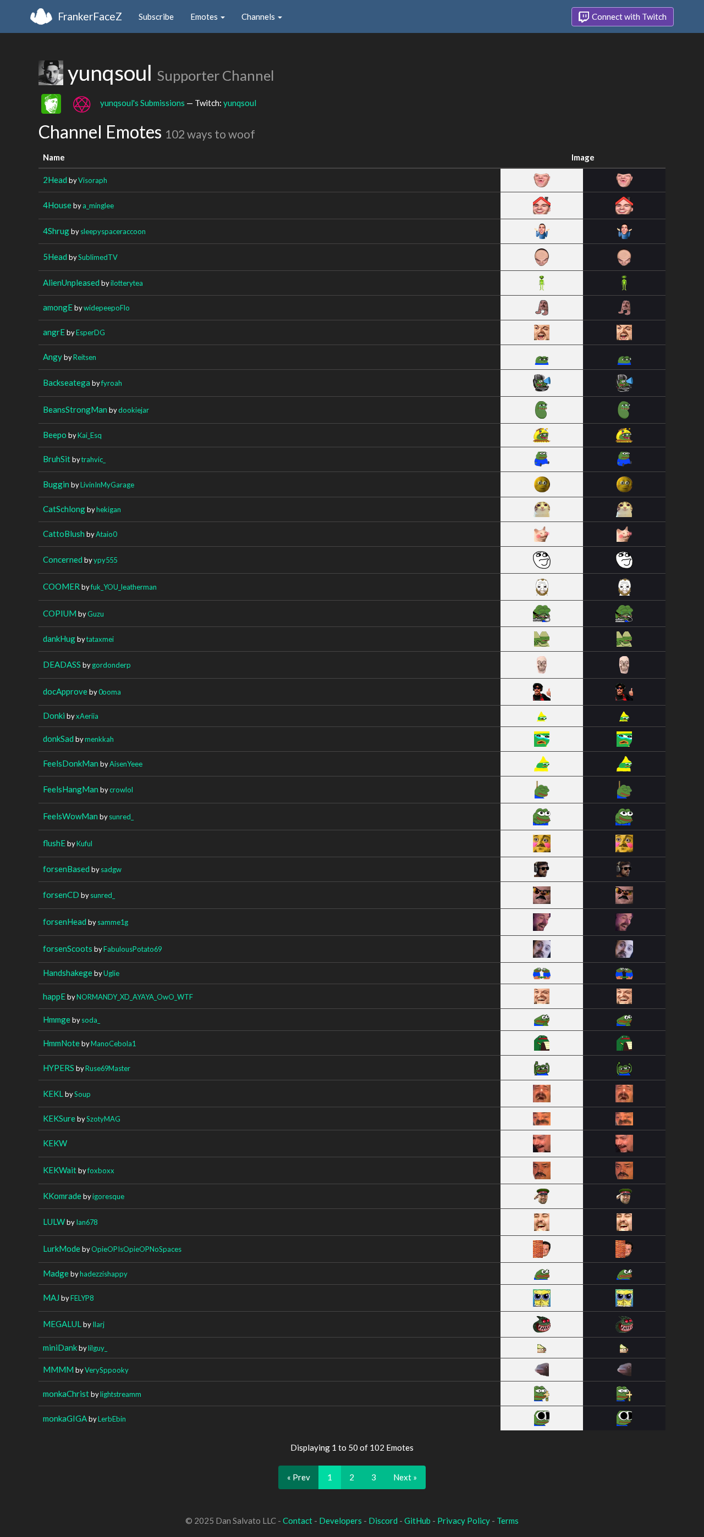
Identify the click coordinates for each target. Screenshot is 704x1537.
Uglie (111, 973)
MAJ (51, 1297)
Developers (340, 1520)
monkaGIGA (65, 1418)
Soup (82, 1094)
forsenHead (64, 921)
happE (54, 996)
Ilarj (98, 1324)
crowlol (121, 789)
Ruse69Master (107, 1068)
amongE (58, 307)
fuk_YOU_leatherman (124, 586)
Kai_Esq (90, 435)
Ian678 (86, 1222)
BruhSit (56, 459)
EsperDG (90, 332)
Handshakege (67, 973)
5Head (55, 257)
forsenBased (66, 869)
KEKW (55, 1143)
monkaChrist (66, 1394)
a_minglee (98, 205)
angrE (54, 332)
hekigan (108, 509)
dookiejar (133, 410)
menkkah (99, 739)
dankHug (59, 638)
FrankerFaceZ (90, 16)
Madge (56, 1273)
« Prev (298, 1477)
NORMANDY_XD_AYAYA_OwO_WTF (134, 996)
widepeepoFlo (107, 307)
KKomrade (62, 1196)
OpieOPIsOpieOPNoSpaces (136, 1249)
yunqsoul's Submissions (142, 102)
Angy (52, 357)
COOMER (61, 586)
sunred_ (121, 816)
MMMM (58, 1369)
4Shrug (56, 231)
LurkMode (61, 1248)
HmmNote (61, 1043)
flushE (54, 843)
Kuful (84, 843)
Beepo (55, 435)
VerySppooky (107, 1370)
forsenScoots (67, 948)
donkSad (58, 738)
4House (57, 205)
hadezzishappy (104, 1273)
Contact (297, 1520)
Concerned (62, 559)
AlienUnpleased (71, 282)
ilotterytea (127, 283)
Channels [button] (259, 16)
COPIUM (59, 613)
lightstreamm (120, 1394)
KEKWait (59, 1170)
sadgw (111, 869)
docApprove (65, 691)
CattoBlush (64, 534)
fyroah (111, 383)
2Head (55, 180)
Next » (405, 1477)
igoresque (108, 1196)
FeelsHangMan (70, 789)
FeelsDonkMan (70, 763)
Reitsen (84, 357)
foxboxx (100, 1170)
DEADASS (62, 664)
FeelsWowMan (70, 816)
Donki (54, 715)
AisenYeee (125, 763)
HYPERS (58, 1068)
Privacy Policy (463, 1520)
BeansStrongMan (75, 409)
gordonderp (111, 665)
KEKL (53, 1093)
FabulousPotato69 (132, 949)
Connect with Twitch (628, 16)
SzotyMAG (103, 1118)
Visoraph (92, 180)
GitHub (417, 1520)
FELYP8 (82, 1298)
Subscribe (156, 16)
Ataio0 (106, 534)
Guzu (95, 613)
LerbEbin (112, 1418)
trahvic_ (93, 459)
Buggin (56, 484)
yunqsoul (239, 102)
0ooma (109, 691)
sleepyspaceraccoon (113, 231)
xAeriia (87, 716)
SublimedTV (98, 257)
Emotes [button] (204, 16)
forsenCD (61, 895)
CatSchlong (64, 509)
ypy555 (105, 560)
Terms (508, 1520)
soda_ (90, 1020)
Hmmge (56, 1019)
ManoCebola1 (113, 1043)
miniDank (60, 1347)
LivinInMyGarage (107, 484)
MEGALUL (62, 1324)
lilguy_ (97, 1348)
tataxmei (100, 639)
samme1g (112, 922)
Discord (383, 1520)
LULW (54, 1222)
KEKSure (59, 1118)
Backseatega (66, 382)
